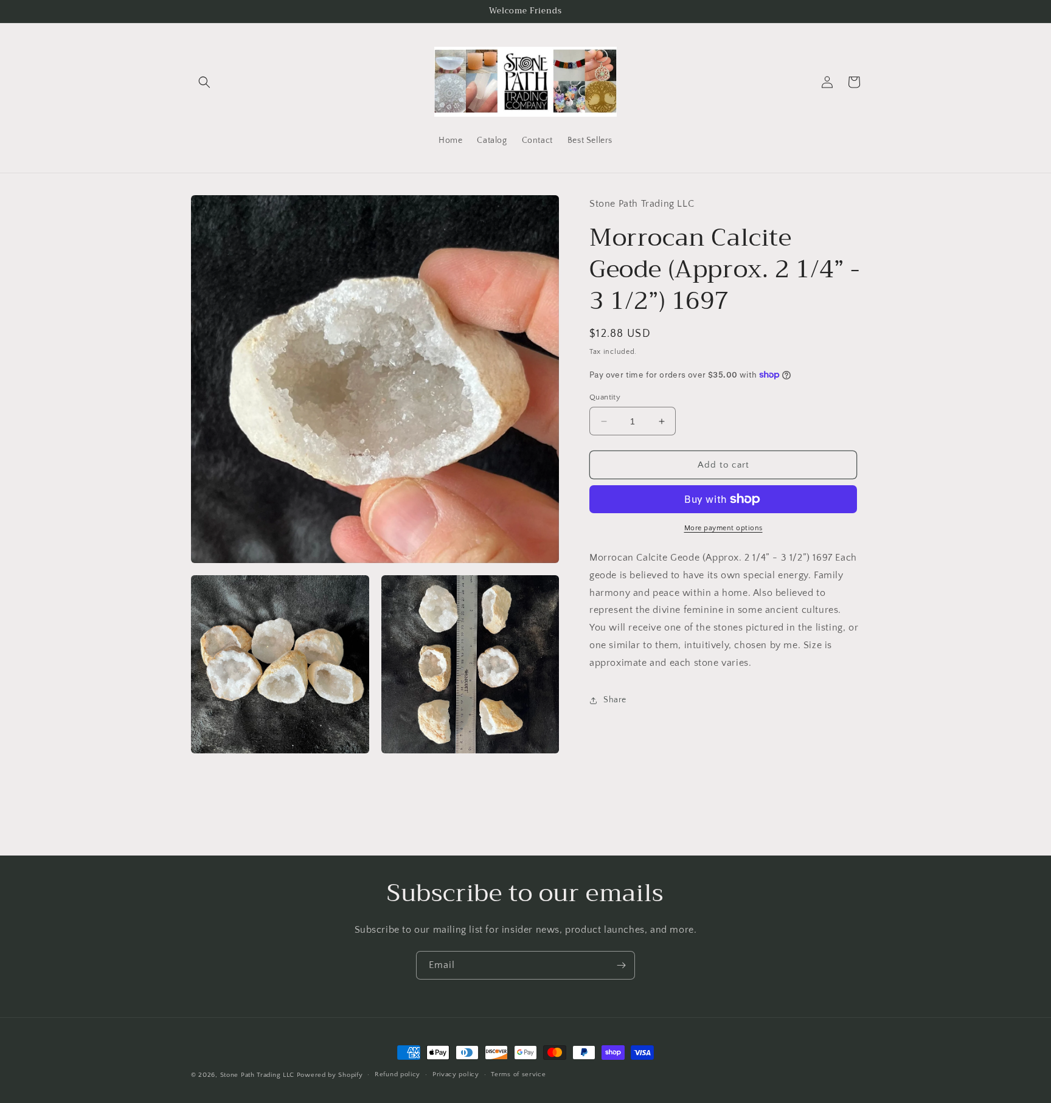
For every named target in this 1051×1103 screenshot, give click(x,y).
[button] (204, 82)
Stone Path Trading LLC (257, 1075)
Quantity (604, 397)
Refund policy (397, 1074)
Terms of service (518, 1074)
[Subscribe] (621, 965)
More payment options (723, 528)
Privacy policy (455, 1074)
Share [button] (614, 700)
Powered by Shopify (330, 1075)
